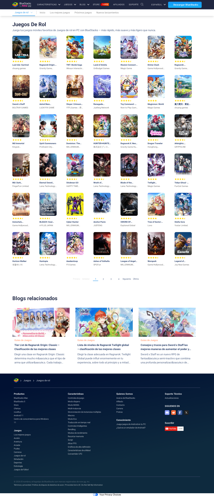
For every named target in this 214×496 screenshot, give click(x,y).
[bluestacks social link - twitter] (186, 412)
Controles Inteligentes (77, 426)
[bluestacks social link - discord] (167, 412)
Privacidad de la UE (72, 485)
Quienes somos (124, 393)
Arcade (17, 445)
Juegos (68, 4)
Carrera (119, 408)
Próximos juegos (83, 12)
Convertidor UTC (75, 454)
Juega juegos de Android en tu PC (131, 424)
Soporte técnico (173, 393)
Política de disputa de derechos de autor (48, 485)
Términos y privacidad (22, 485)
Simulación (18, 459)
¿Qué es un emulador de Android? (131, 427)
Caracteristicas (46, 4)
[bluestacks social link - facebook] (180, 412)
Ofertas (17, 408)
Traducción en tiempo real (79, 422)
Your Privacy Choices (110, 494)
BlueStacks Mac (21, 398)
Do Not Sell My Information (92, 485)
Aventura (18, 441)
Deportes (18, 462)
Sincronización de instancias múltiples (84, 412)
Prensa (119, 412)
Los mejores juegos (60, 12)
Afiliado (119, 401)
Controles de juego (76, 398)
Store (100, 4)
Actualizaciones (172, 398)
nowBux (17, 412)
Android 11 (18, 415)
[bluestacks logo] (21, 4)
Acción (17, 438)
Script (70, 440)
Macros (71, 415)
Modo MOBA (73, 405)
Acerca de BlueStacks (125, 398)
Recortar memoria (76, 436)
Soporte (134, 4)
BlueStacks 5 (19, 401)
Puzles (17, 448)
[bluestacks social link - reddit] (173, 412)
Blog (83, 4)
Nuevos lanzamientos (107, 12)
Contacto (120, 405)
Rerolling (71, 429)
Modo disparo (74, 401)
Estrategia (18, 466)
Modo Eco (72, 419)
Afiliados (118, 4)
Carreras (17, 452)
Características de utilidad (79, 450)
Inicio (42, 12)
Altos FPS (72, 443)
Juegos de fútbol (21, 469)
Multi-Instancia (74, 408)
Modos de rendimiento (77, 433)
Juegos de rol (19, 455)
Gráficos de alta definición (79, 447)
